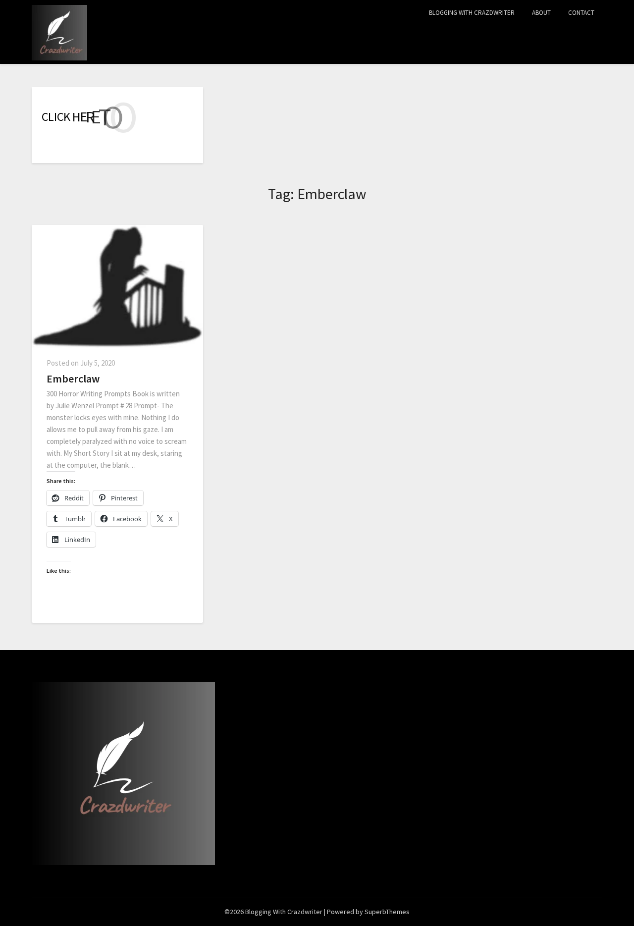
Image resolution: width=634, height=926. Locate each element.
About (541, 12)
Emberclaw (73, 378)
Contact (581, 12)
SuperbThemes (387, 911)
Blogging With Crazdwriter (472, 12)
